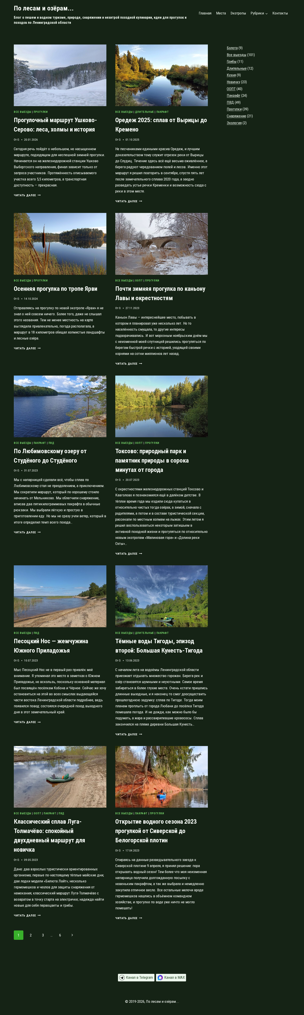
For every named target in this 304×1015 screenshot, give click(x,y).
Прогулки (41, 111)
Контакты (280, 13)
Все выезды (22, 111)
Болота (232, 48)
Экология (234, 123)
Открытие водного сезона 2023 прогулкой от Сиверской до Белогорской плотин (156, 831)
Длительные (144, 111)
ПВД (51, 443)
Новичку (233, 82)
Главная (205, 13)
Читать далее (27, 195)
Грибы (232, 61)
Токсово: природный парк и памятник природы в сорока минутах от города (152, 460)
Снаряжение (236, 116)
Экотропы (238, 13)
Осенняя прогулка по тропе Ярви (55, 288)
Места (221, 13)
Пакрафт (162, 111)
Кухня (231, 75)
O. (18, 139)
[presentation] (60, 75)
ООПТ (139, 280)
